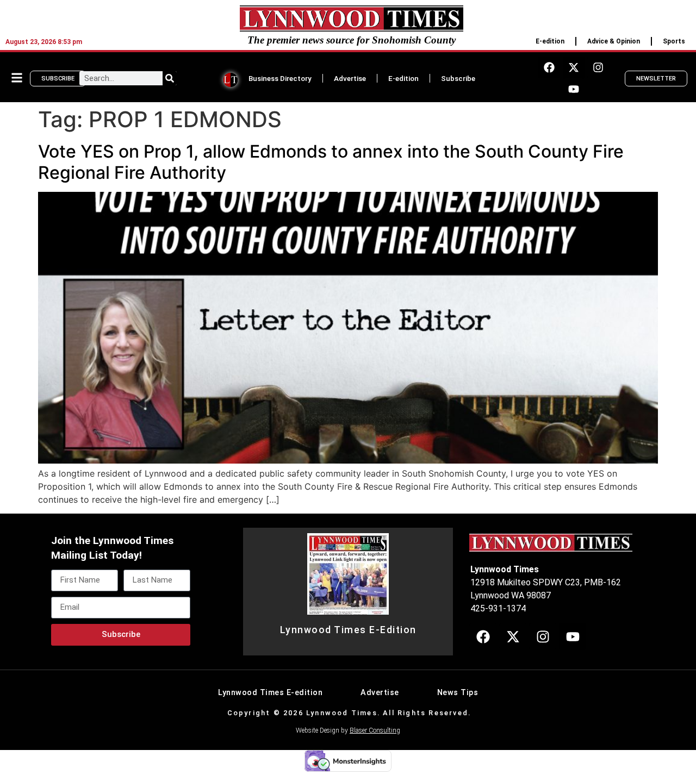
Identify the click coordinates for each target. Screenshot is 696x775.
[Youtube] (574, 89)
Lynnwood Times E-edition (270, 692)
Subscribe (458, 78)
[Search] (170, 78)
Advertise (350, 78)
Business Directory (280, 78)
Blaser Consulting (375, 730)
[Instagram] (598, 67)
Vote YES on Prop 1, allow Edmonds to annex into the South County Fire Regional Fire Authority (331, 162)
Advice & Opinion (613, 41)
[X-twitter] (574, 67)
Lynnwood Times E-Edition (348, 629)
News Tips (457, 692)
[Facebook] (549, 67)
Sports (674, 41)
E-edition (550, 41)
